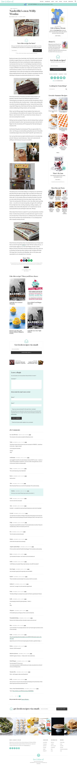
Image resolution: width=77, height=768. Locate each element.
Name (13, 397)
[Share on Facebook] (24, 260)
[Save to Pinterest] (21, 260)
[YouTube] (64, 77)
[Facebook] (52, 77)
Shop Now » (58, 35)
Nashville (15, 8)
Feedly (44, 749)
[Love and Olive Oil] (8, 1)
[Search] (75, 1)
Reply (25, 442)
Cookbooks (47, 1)
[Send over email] (31, 260)
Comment (13, 378)
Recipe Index (62, 742)
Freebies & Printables (64, 749)
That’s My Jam (53, 745)
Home (11, 8)
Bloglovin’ (45, 750)
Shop (56, 1)
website (23, 244)
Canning (61, 747)
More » (53, 152)
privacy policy (14, 414)
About (52, 1)
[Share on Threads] (26, 260)
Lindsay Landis (22, 16)
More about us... (59, 51)
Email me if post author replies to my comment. (22, 422)
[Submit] (65, 89)
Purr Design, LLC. (44, 762)
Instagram (45, 744)
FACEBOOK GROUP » (58, 80)
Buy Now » (58, 179)
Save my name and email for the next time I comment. (26, 412)
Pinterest (44, 745)
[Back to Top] (38, 755)
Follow (65, 1)
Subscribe (70, 1)
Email (12, 403)
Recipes (42, 1)
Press (52, 750)
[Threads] (61, 77)
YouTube (44, 747)
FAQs (51, 749)
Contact (52, 744)
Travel (60, 1)
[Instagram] (58, 77)
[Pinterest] (55, 77)
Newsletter (45, 742)
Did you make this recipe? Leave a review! (20, 392)
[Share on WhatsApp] (29, 260)
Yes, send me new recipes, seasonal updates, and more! (27, 53)
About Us (52, 742)
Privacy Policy (38, 763)
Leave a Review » (25, 699)
